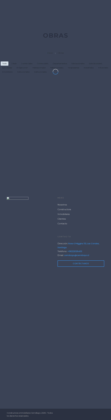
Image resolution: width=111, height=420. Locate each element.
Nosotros (62, 204)
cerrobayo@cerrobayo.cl (76, 255)
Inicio (50, 53)
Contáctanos (81, 263)
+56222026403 (75, 251)
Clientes (62, 219)
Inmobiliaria (64, 214)
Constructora (64, 209)
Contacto (62, 223)
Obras (61, 53)
